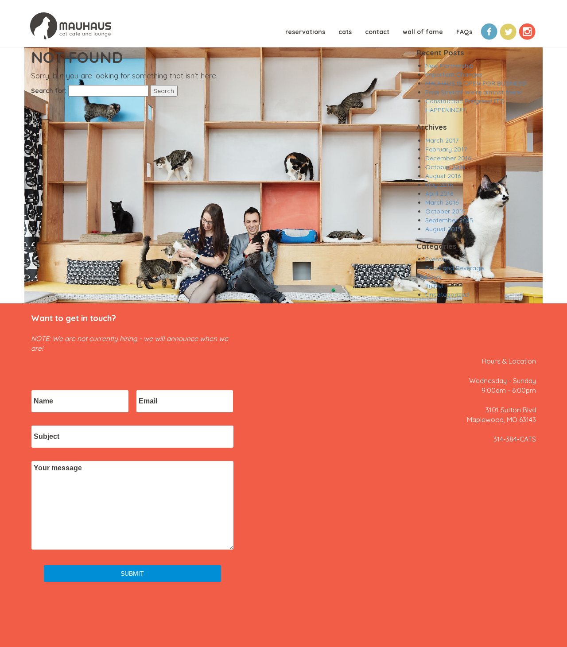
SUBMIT (132, 573)
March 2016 (441, 202)
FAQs (464, 32)
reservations (305, 32)
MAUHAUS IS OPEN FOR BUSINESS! (476, 83)
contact (377, 32)
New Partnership (449, 66)
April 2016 (439, 194)
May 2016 (439, 185)
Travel (434, 286)
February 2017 (446, 149)
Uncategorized (447, 294)
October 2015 (445, 211)
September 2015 (449, 220)
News (433, 277)
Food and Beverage (454, 268)
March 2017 (441, 140)
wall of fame (423, 32)
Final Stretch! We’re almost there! (473, 92)
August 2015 (443, 229)
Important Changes (453, 74)
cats (345, 32)
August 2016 (443, 176)
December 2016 (448, 158)
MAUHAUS (70, 27)
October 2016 (445, 167)
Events (434, 259)
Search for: (48, 91)
